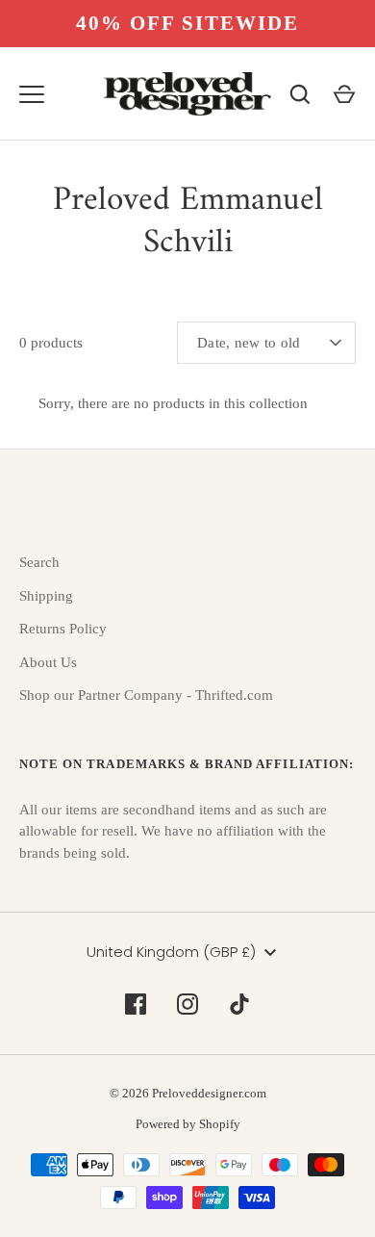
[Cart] (344, 94)
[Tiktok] (239, 1004)
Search (39, 562)
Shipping (46, 596)
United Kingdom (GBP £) (171, 951)
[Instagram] (187, 1004)
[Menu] (32, 94)
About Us (48, 662)
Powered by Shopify (188, 1124)
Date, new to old (249, 342)
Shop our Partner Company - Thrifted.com (146, 695)
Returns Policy (63, 628)
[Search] (300, 94)
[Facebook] (135, 1004)
